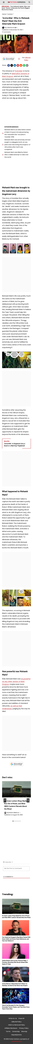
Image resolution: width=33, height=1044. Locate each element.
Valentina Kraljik (12, 27)
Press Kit (21, 1018)
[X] (11, 65)
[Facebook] (8, 65)
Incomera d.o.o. (16, 1041)
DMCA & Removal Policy (16, 1025)
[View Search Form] (29, 2)
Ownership (16, 1031)
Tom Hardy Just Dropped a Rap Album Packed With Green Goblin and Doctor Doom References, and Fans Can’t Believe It (16, 939)
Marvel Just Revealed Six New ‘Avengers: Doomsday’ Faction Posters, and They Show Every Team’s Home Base (15, 1007)
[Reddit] (21, 65)
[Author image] (3, 27)
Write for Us (13, 1018)
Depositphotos (16, 1035)
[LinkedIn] (14, 65)
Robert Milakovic (14, 812)
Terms (8, 1031)
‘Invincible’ (19, 71)
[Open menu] (3, 2)
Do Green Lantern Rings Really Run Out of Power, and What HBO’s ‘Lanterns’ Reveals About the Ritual (16, 916)
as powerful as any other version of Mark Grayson (16, 681)
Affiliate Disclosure (10, 1028)
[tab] (14, 821)
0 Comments (6, 32)
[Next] (28, 800)
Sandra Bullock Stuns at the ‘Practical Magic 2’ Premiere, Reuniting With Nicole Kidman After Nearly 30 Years (15, 962)
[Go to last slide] (5, 800)
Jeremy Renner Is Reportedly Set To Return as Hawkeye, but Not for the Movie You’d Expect (15, 984)
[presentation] (16, 789)
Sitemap (24, 1031)
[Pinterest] (18, 65)
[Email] (27, 65)
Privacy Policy (24, 1028)
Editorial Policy (16, 1022)
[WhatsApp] (24, 65)
